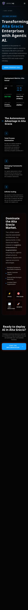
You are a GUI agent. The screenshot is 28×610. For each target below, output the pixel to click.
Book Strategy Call (12, 67)
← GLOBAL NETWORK (7, 10)
